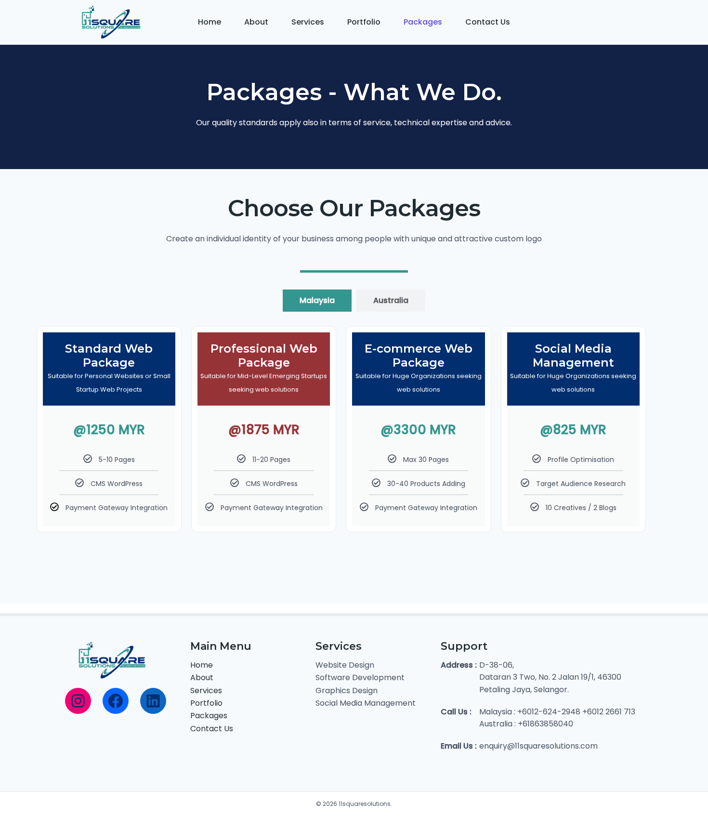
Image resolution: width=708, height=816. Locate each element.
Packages (423, 21)
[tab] (317, 301)
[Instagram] (78, 701)
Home (209, 21)
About (256, 21)
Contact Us (487, 21)
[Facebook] (116, 701)
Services (307, 21)
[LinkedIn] (153, 701)
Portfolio (363, 21)
